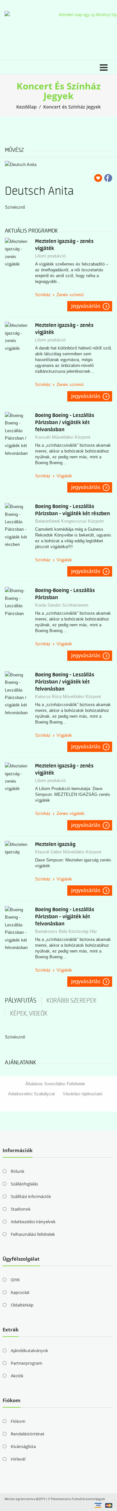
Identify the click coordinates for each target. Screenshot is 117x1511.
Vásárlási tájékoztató (82, 1093)
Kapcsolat (20, 1292)
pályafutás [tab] (20, 1000)
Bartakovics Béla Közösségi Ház (66, 931)
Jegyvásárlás (85, 306)
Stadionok (21, 1209)
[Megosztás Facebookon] (108, 178)
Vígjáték (64, 476)
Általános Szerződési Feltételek (55, 1083)
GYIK (15, 1280)
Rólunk (17, 1171)
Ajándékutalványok (29, 1350)
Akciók (17, 1376)
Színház (43, 294)
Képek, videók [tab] (28, 1013)
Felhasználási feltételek (33, 1234)
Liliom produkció (50, 256)
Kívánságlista (23, 1446)
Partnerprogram (26, 1363)
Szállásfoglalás (24, 1184)
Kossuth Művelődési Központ (62, 437)
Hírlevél (18, 1459)
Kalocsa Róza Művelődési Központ (68, 696)
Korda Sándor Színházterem (61, 605)
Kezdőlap (26, 107)
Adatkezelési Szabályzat (31, 1093)
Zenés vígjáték (70, 813)
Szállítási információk (31, 1196)
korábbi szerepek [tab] (71, 1000)
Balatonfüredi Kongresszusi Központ (69, 521)
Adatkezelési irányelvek (33, 1221)
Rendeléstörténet (28, 1434)
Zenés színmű (70, 294)
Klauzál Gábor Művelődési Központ (68, 851)
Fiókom (18, 1421)
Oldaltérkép (22, 1305)
